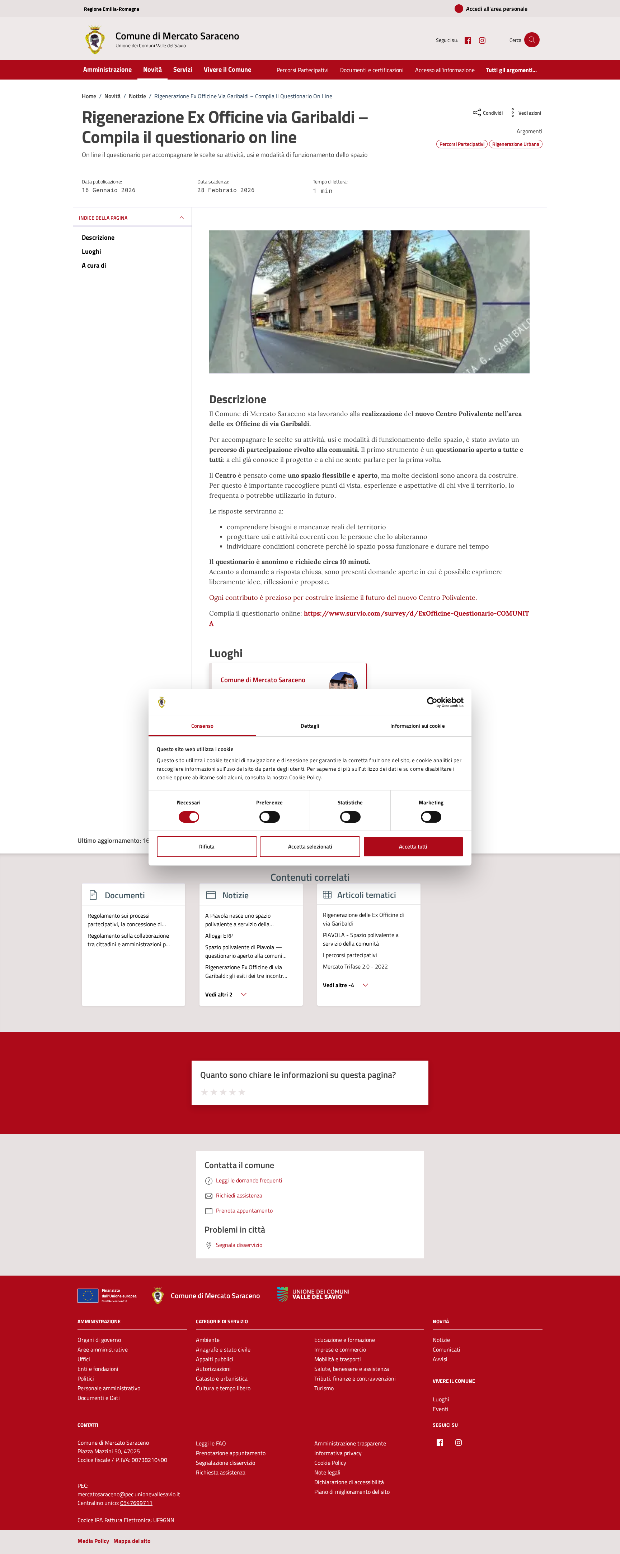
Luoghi (441, 1399)
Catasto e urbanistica (222, 1378)
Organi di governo (99, 1339)
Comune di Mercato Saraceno (263, 679)
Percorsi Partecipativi (303, 70)
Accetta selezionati (310, 846)
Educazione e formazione (344, 1339)
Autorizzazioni (213, 1368)
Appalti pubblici (214, 1359)
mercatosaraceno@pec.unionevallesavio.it (129, 1494)
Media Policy (93, 1540)
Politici (86, 1378)
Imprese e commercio (340, 1349)
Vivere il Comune (227, 69)
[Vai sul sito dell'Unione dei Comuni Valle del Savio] (313, 1294)
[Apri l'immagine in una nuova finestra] (369, 302)
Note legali (327, 1472)
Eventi (440, 1409)
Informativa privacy (338, 1453)
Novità (152, 69)
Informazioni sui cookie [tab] (417, 726)
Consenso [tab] (202, 726)
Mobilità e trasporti (337, 1359)
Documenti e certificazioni (372, 70)
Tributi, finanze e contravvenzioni (355, 1378)
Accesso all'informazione (445, 70)
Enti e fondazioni (98, 1368)
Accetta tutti (413, 846)
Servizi (182, 69)
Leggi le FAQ (211, 1443)
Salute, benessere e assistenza (351, 1368)
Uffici (84, 1359)
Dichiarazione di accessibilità (349, 1482)
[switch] (269, 817)
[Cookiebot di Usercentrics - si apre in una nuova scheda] (432, 702)
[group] (133, 948)
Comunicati (446, 1349)
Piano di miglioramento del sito (352, 1491)
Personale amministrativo (109, 1388)
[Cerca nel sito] (532, 40)
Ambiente (208, 1339)
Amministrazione (107, 69)
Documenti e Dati (99, 1397)
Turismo (324, 1388)
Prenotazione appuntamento (231, 1453)
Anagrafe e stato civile (223, 1349)
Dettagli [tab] (310, 726)
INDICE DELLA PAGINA (103, 217)
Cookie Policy (330, 1462)
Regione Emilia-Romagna (111, 9)
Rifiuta (207, 846)
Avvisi (440, 1359)
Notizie (441, 1339)
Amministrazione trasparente (350, 1443)
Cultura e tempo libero (223, 1388)
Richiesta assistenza (220, 1472)
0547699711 (136, 1502)
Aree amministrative (103, 1349)
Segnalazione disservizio (225, 1462)
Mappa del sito (132, 1540)
